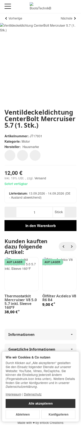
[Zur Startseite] (40, 6)
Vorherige (15, 18)
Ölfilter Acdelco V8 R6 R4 (59, 298)
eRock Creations (51, 422)
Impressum (13, 394)
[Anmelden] (65, 6)
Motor (26, 141)
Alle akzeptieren (41, 403)
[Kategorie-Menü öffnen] (7, 6)
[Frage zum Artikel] (35, 155)
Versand (40, 178)
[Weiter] (72, 246)
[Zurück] (63, 246)
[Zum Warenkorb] (73, 6)
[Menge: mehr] (70, 212)
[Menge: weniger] (10, 212)
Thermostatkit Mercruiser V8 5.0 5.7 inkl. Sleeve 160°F (20, 301)
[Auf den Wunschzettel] (9, 155)
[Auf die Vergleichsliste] (22, 155)
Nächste (66, 18)
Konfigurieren (58, 414)
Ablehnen (23, 414)
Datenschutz (33, 394)
